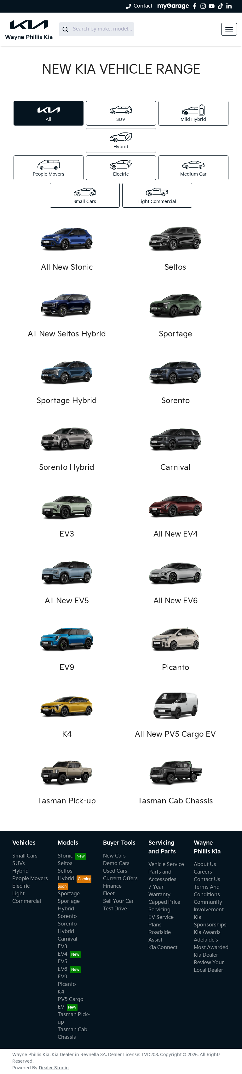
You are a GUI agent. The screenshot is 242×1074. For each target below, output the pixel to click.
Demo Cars (116, 864)
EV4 (62, 954)
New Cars (114, 856)
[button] (229, 29)
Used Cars (115, 871)
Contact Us (207, 880)
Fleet (109, 894)
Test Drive (115, 909)
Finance (112, 886)
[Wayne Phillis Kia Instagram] (204, 6)
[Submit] (66, 29)
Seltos (65, 864)
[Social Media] (221, 6)
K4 (61, 992)
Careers (203, 872)
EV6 (62, 969)
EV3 (62, 947)
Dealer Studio (54, 1068)
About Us (205, 865)
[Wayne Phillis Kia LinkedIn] (230, 6)
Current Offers (120, 879)
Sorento (67, 916)
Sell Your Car (118, 901)
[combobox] (96, 29)
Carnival (67, 939)
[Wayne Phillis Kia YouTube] (213, 6)
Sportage (69, 894)
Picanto (67, 984)
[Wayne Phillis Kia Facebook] (196, 6)
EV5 (62, 962)
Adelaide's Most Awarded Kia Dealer (211, 947)
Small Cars (24, 856)
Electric (21, 886)
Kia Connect (162, 948)
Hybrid (20, 871)
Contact (143, 6)
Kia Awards (207, 933)
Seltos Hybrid (66, 875)
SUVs (18, 864)
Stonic (65, 856)
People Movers (30, 879)
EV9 (62, 977)
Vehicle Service (166, 865)
